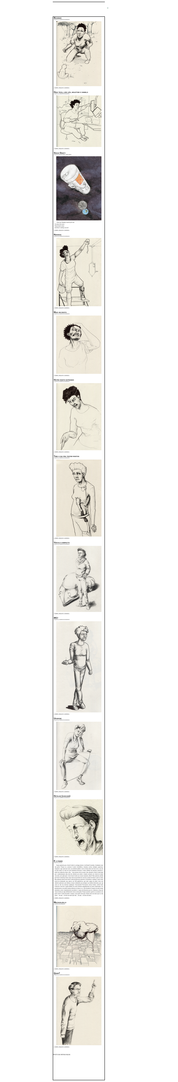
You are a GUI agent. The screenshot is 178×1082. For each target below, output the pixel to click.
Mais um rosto (60, 312)
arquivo (61, 87)
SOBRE (56, 87)
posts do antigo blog (61, 1054)
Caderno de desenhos (64, 19)
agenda (66, 87)
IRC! (56, 618)
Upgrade (58, 718)
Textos (60, 862)
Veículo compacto (62, 542)
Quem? (57, 973)
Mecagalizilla (60, 902)
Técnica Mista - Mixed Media (65, 154)
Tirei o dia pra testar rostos (66, 456)
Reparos (57, 234)
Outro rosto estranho (64, 380)
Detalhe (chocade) (62, 796)
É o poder (58, 861)
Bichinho (57, 18)
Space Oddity (60, 153)
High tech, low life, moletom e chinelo (71, 92)
